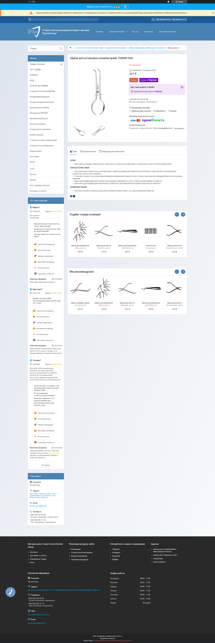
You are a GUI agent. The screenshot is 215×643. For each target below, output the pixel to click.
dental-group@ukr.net (38, 506)
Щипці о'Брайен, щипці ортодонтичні (80, 304)
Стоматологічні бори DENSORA (42, 91)
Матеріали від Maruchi (39, 118)
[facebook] (71, 197)
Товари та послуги (117, 32)
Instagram (116, 553)
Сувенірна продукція (79, 560)
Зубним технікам (36, 135)
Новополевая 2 (159, 562)
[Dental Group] (34, 32)
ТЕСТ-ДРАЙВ (35, 70)
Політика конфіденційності (122, 641)
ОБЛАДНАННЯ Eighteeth (40, 97)
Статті (32, 169)
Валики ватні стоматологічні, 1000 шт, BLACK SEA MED (47, 230)
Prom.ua (119, 636)
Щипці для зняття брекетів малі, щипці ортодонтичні (174, 248)
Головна (99, 32)
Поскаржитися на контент (102, 641)
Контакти (149, 32)
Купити (134, 80)
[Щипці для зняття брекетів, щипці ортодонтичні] (103, 231)
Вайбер (115, 560)
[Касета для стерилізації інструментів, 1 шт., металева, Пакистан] (151, 231)
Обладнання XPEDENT (39, 113)
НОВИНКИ (34, 75)
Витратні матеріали (38, 124)
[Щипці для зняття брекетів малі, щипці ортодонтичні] (174, 231)
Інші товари (34, 156)
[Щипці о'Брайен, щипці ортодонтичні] (80, 288)
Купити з (144, 80)
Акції (32, 562)
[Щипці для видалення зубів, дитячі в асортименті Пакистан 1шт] (80, 231)
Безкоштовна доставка (141, 108)
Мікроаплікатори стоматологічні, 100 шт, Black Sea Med (47, 225)
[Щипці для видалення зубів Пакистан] (127, 231)
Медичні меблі (36, 151)
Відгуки (33, 180)
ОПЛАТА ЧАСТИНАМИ (39, 86)
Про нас (135, 32)
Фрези (32, 162)
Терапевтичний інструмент (116, 48)
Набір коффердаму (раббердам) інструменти (147, 48)
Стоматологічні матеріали (40, 129)
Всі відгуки (46, 465)
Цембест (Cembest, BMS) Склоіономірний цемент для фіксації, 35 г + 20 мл (47, 301)
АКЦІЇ (32, 80)
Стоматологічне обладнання (41, 146)
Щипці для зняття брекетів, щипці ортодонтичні (104, 248)
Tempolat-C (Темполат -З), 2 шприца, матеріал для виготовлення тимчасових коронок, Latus (44, 401)
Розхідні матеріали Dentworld (42, 102)
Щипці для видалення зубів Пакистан (127, 247)
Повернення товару (38, 559)
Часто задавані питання (40, 185)
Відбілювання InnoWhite (39, 108)
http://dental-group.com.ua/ (39, 615)
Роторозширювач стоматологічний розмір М (44, 394)
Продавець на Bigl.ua (107, 638)
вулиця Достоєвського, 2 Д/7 (165, 555)
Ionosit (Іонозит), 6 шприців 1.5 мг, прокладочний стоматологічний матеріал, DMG (47, 388)
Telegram (116, 549)
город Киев (158, 559)
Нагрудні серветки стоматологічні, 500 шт (47, 235)
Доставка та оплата (167, 32)
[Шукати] (61, 48)
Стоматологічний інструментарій (89, 48)
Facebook (116, 556)
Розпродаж (76, 549)
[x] (74, 197)
